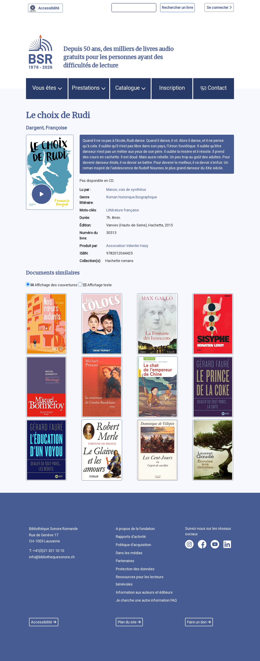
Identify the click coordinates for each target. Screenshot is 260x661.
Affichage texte (99, 285)
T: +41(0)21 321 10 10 (46, 550)
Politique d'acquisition (133, 545)
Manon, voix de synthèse (126, 189)
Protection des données (135, 569)
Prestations (86, 88)
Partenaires (125, 561)
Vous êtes (45, 88)
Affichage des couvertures (55, 285)
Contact (216, 88)
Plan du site (127, 622)
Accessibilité (48, 8)
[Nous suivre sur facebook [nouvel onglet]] (202, 544)
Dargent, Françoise (46, 128)
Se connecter (218, 7)
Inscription (172, 88)
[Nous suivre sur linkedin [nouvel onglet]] (227, 544)
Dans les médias (129, 553)
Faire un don (197, 622)
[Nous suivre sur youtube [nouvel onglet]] (215, 544)
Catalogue (128, 88)
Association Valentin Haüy (127, 246)
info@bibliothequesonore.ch (52, 557)
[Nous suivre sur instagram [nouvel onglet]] (189, 544)
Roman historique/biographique (131, 197)
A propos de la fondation (135, 529)
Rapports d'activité (131, 536)
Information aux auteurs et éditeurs (144, 592)
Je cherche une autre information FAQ (146, 600)
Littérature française (122, 210)
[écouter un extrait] (41, 194)
